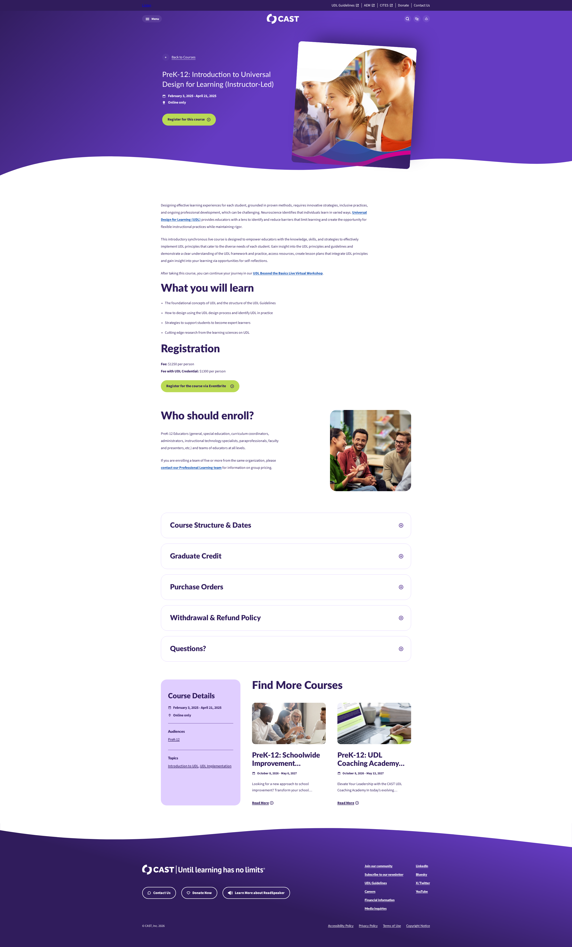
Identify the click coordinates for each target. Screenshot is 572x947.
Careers (370, 891)
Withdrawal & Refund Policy (215, 618)
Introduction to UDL (183, 766)
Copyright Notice (418, 926)
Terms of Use (392, 926)
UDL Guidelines (343, 5)
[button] (417, 18)
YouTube (422, 891)
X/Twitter (423, 883)
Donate (403, 5)
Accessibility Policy (340, 926)
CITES (384, 5)
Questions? (188, 648)
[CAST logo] (283, 19)
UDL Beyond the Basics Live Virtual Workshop (288, 273)
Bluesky (421, 874)
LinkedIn (422, 866)
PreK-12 (174, 739)
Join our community (379, 866)
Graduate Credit (195, 556)
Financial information (380, 900)
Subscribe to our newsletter (384, 874)
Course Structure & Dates (210, 525)
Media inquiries (376, 908)
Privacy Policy (368, 926)
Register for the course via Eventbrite (196, 386)
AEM (367, 5)
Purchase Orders (196, 587)
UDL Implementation (215, 766)
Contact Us (422, 5)
